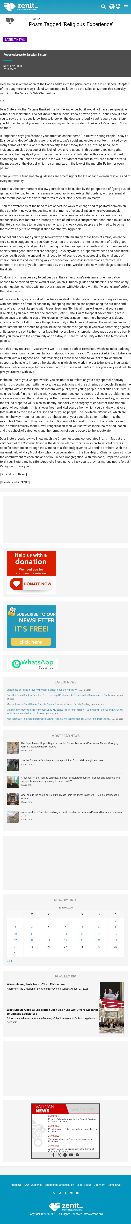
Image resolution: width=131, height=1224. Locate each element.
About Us (16, 1184)
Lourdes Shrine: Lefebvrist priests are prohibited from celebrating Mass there (62, 760)
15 (99, 934)
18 (32, 940)
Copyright (99, 1184)
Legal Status (83, 1184)
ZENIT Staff (9, 69)
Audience (36, 1184)
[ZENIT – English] (36, 7)
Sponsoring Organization (59, 1184)
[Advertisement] (65, 519)
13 (65, 934)
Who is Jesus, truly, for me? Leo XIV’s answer (37, 984)
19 (48, 940)
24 (15, 947)
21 (82, 940)
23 (115, 940)
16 (115, 934)
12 (48, 934)
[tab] (49, 1109)
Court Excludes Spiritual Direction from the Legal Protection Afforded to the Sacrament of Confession (61, 695)
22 (99, 940)
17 (15, 940)
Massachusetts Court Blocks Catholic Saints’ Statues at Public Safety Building (48, 704)
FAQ (26, 1184)
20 (65, 940)
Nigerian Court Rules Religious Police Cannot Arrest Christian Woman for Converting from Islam (58, 718)
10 (15, 934)
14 (82, 934)
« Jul (9, 961)
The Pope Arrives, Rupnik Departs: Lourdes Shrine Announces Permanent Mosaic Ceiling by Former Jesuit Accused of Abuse (70, 745)
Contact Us (114, 1184)
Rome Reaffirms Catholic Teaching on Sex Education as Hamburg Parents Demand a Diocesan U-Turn (71, 814)
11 (32, 934)
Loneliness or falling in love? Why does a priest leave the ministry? (42, 689)
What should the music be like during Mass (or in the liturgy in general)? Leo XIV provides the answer (70, 797)
